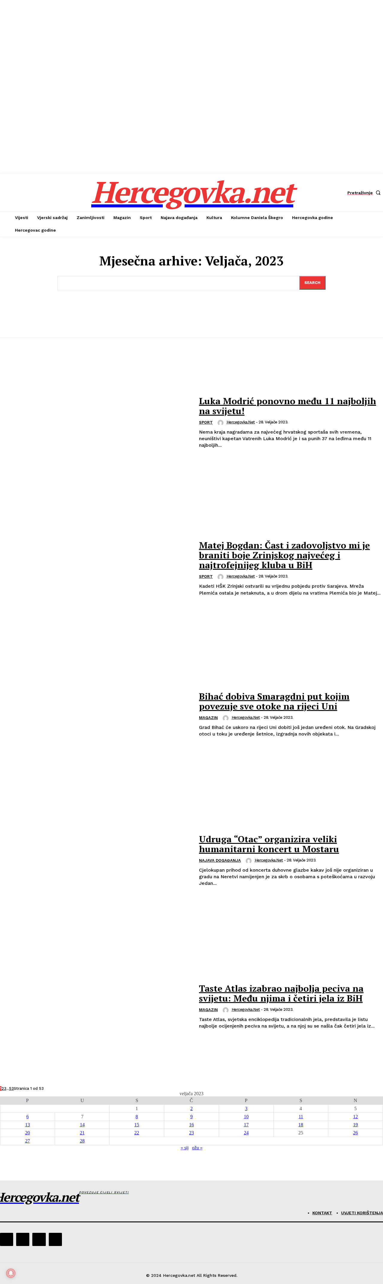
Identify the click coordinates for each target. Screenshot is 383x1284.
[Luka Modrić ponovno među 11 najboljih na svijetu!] (96, 422)
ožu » (197, 1147)
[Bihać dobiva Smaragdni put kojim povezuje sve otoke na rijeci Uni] (96, 715)
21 (82, 1132)
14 (82, 1124)
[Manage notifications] (11, 1273)
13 (27, 1124)
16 (191, 1124)
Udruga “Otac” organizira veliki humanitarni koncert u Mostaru (269, 844)
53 (11, 1088)
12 (355, 1116)
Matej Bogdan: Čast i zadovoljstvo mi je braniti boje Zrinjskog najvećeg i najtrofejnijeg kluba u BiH (284, 555)
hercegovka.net (241, 422)
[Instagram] (22, 1239)
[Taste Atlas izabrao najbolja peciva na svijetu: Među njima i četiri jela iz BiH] (96, 1007)
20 (27, 1132)
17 (246, 1124)
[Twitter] (38, 1239)
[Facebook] (6, 1239)
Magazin (208, 717)
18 (300, 1124)
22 (136, 1132)
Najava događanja (220, 860)
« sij (185, 1147)
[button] (365, 192)
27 (27, 1140)
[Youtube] (55, 1239)
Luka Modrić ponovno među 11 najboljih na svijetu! (287, 406)
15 (136, 1124)
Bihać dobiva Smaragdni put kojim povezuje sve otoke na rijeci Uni (274, 701)
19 (355, 1124)
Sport (206, 422)
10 (246, 1116)
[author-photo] (221, 423)
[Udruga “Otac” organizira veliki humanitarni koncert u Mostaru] (96, 861)
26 (355, 1132)
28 (82, 1140)
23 (191, 1132)
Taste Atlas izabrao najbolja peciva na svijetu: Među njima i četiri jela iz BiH (281, 993)
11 (301, 1116)
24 (246, 1132)
